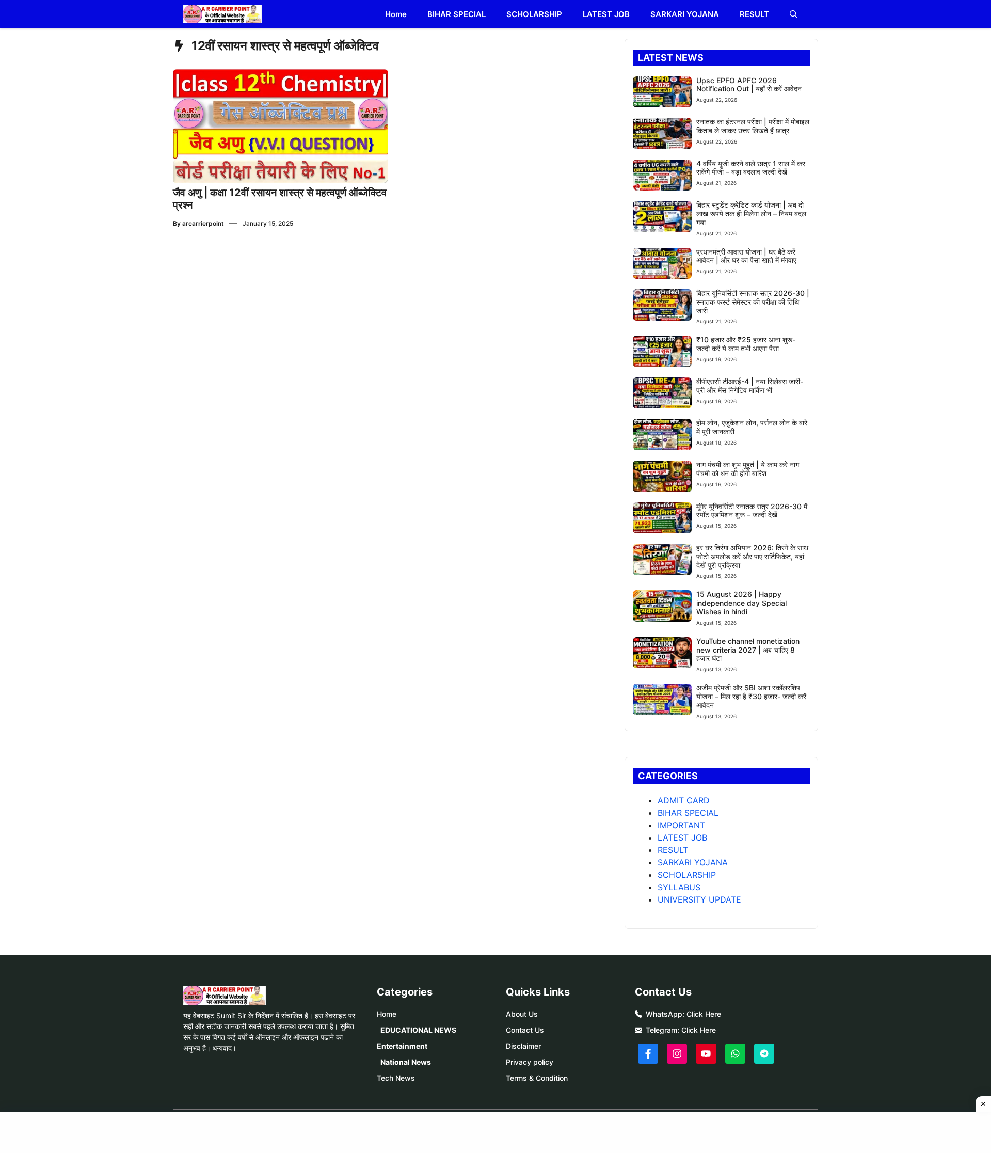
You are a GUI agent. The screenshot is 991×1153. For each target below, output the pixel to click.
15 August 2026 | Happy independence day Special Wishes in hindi (741, 603)
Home (396, 14)
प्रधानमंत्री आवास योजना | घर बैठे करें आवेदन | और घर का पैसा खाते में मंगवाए (746, 256)
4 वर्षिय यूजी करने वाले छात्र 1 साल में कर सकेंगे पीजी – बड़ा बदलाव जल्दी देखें (750, 168)
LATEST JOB (606, 14)
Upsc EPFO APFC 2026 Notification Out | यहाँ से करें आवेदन (749, 84)
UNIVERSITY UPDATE (699, 899)
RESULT (754, 14)
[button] (793, 14)
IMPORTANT (681, 825)
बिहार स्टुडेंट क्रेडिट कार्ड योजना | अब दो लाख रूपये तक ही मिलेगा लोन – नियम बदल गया (751, 213)
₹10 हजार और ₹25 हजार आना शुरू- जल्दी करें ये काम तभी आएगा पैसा (745, 344)
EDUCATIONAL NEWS (418, 1029)
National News (405, 1061)
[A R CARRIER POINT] (222, 14)
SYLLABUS (679, 887)
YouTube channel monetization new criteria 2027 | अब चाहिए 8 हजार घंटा (748, 650)
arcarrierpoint (203, 223)
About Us (522, 1013)
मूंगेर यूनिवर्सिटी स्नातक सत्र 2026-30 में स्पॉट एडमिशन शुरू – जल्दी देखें (751, 510)
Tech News (396, 1077)
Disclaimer (523, 1045)
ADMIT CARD (684, 800)
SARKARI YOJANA (684, 14)
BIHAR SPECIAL (456, 14)
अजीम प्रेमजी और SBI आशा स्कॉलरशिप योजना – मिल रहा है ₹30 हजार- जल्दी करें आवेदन (751, 696)
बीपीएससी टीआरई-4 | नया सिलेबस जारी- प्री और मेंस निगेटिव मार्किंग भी (749, 385)
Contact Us (525, 1029)
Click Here (703, 1013)
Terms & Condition (537, 1077)
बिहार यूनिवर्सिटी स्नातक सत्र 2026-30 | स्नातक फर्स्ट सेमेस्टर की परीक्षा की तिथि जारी (752, 302)
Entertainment (402, 1045)
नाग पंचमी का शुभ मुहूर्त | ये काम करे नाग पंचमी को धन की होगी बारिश (747, 469)
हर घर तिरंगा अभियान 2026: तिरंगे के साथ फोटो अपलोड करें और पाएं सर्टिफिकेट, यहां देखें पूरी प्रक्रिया (752, 556)
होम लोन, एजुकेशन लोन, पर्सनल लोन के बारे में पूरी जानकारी (751, 427)
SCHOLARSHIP (534, 14)
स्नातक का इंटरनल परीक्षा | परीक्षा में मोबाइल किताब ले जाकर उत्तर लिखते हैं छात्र (752, 126)
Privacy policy (529, 1061)
